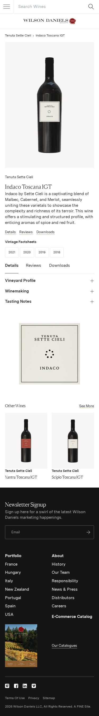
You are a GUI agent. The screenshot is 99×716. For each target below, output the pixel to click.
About (58, 555)
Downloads (45, 232)
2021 (13, 252)
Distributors (63, 597)
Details (10, 232)
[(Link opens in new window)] (7, 686)
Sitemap (49, 698)
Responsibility (65, 581)
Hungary (13, 572)
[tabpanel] (49, 291)
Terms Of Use (15, 698)
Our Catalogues (64, 646)
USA (9, 614)
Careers (59, 606)
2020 (28, 252)
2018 (58, 252)
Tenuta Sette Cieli (18, 35)
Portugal (13, 597)
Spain (10, 606)
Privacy (33, 698)
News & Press (65, 589)
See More (86, 406)
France (11, 564)
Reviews (26, 232)
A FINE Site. (82, 706)
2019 (44, 252)
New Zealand (17, 589)
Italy (9, 581)
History (58, 564)
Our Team (61, 572)
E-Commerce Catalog (72, 616)
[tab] (11, 268)
